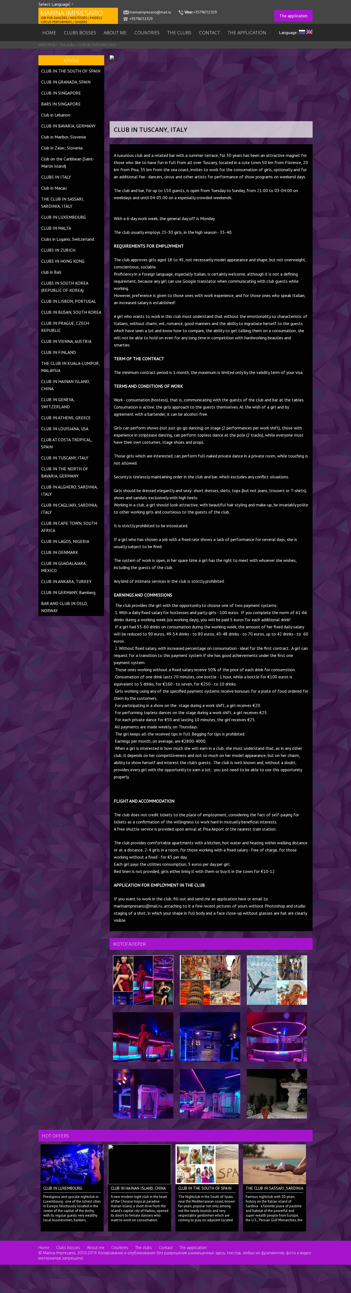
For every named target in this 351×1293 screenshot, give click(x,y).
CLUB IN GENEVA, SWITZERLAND (57, 403)
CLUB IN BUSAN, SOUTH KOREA (71, 312)
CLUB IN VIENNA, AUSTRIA (66, 341)
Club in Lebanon (55, 115)
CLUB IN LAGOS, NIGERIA (65, 541)
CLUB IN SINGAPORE (61, 93)
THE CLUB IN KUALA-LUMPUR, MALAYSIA (70, 366)
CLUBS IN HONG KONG (62, 261)
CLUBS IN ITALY (56, 177)
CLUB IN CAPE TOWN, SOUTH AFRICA (69, 526)
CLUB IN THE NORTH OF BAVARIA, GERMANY (64, 472)
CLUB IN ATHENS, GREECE (66, 417)
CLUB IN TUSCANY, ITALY (97, 45)
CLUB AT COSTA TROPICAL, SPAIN (66, 443)
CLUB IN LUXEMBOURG (63, 217)
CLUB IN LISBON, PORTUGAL (68, 301)
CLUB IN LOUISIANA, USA (64, 428)
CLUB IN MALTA (56, 228)
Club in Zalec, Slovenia (62, 148)
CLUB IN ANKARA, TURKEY (66, 581)
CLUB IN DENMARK (59, 552)
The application (293, 15)
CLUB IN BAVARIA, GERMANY (68, 126)
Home (49, 32)
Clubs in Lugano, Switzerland (67, 239)
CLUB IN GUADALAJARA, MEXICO (64, 567)
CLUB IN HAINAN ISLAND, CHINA (65, 385)
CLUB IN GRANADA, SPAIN (65, 82)
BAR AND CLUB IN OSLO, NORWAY (64, 607)
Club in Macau (54, 188)
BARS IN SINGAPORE (61, 104)
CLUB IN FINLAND (58, 352)
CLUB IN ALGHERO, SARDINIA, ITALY (69, 490)
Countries (147, 32)
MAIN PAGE (47, 45)
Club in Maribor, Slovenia (63, 137)
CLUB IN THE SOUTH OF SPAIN (70, 71)
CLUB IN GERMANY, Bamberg (68, 592)
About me (115, 32)
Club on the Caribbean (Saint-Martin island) (67, 162)
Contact (209, 32)
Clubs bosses (80, 32)
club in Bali (51, 272)
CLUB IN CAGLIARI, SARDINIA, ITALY (69, 508)
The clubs (179, 32)
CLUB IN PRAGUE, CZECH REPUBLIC (65, 326)
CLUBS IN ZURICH (58, 250)
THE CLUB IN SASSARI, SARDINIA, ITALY (62, 202)
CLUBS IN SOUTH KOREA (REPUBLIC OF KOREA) (64, 286)
